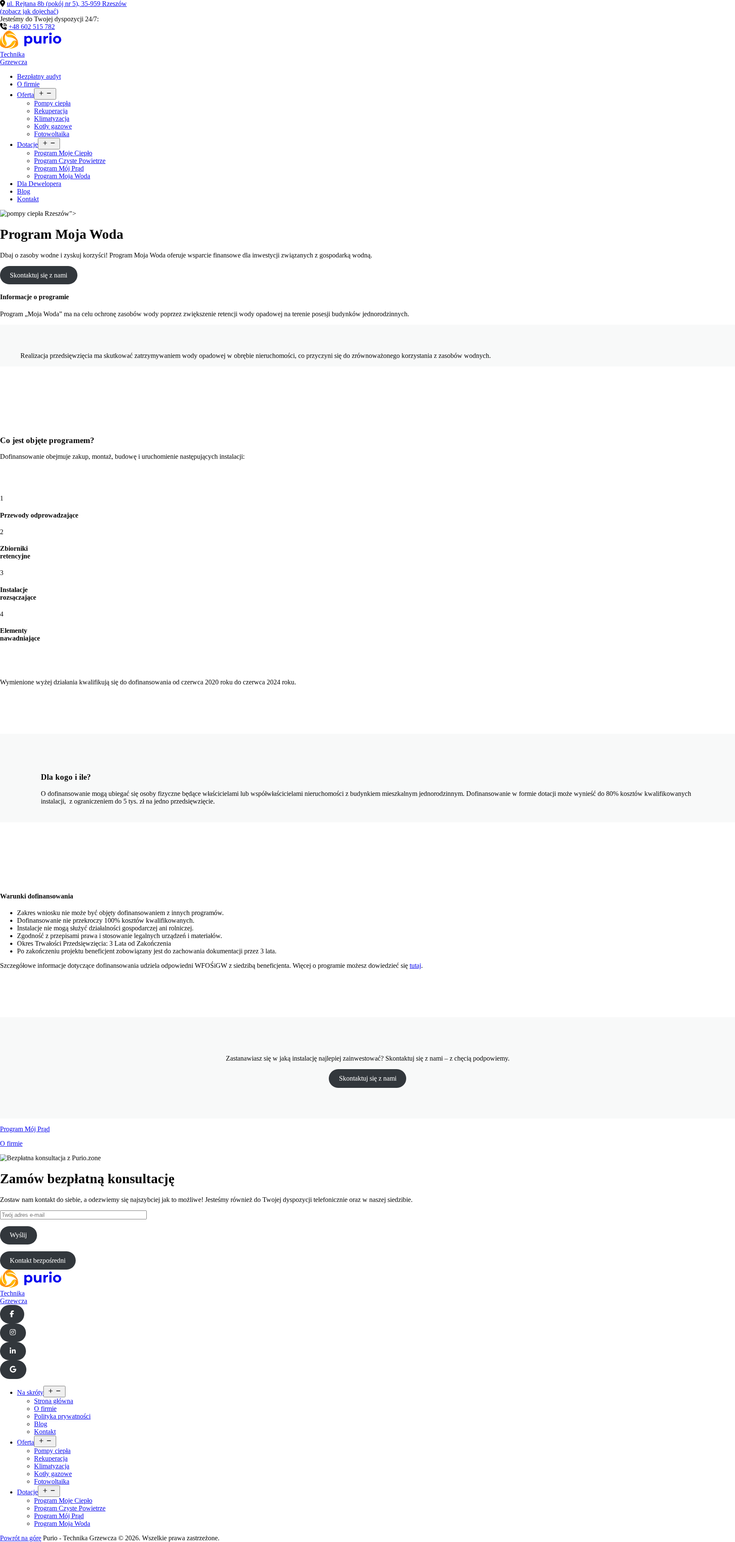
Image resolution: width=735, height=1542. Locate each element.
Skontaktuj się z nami (38, 275)
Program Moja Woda (62, 176)
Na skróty (30, 1392)
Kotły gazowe (53, 126)
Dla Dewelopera (39, 183)
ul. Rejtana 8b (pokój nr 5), (63, 7)
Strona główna (53, 1401)
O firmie (28, 84)
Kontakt (28, 199)
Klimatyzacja (51, 118)
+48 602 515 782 (32, 26)
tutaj (415, 965)
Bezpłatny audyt (39, 76)
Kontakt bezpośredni (38, 1260)
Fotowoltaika (51, 133)
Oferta (25, 94)
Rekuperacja (51, 110)
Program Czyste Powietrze (69, 160)
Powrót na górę (20, 1538)
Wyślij (18, 1235)
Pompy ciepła (52, 103)
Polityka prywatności (62, 1416)
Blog (23, 191)
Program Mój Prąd (59, 168)
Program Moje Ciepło (63, 153)
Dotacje (27, 144)
